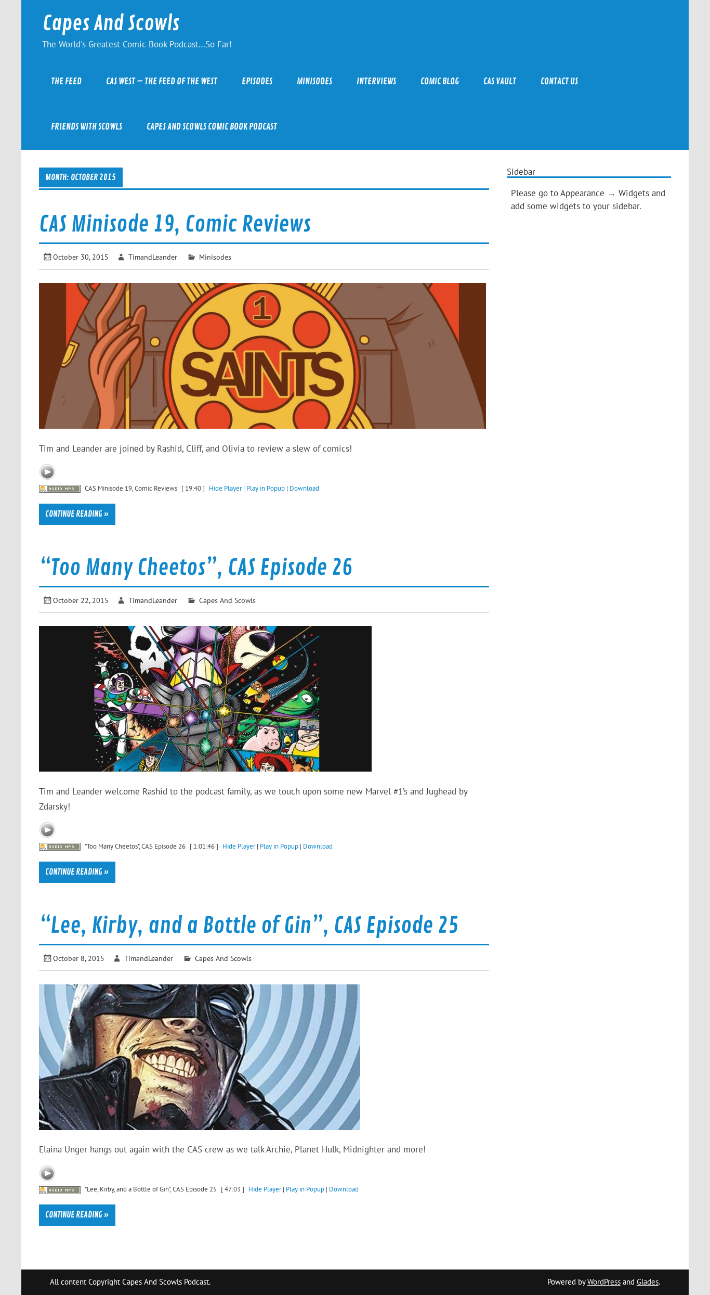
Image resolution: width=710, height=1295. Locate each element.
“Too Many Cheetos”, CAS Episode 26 (195, 568)
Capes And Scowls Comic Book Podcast (212, 126)
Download (304, 488)
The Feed (66, 81)
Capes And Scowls (111, 23)
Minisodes (314, 81)
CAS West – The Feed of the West (161, 81)
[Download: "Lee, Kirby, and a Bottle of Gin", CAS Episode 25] (60, 1189)
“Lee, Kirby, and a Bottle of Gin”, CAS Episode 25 (248, 926)
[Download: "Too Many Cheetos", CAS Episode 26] (60, 846)
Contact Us (559, 81)
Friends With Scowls (86, 126)
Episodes (257, 81)
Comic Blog (439, 81)
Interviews (376, 81)
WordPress (604, 1282)
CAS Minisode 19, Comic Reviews (175, 224)
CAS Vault (499, 81)
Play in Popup (265, 488)
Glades (648, 1282)
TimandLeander (152, 257)
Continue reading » (77, 514)
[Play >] (47, 472)
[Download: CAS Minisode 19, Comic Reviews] (60, 488)
